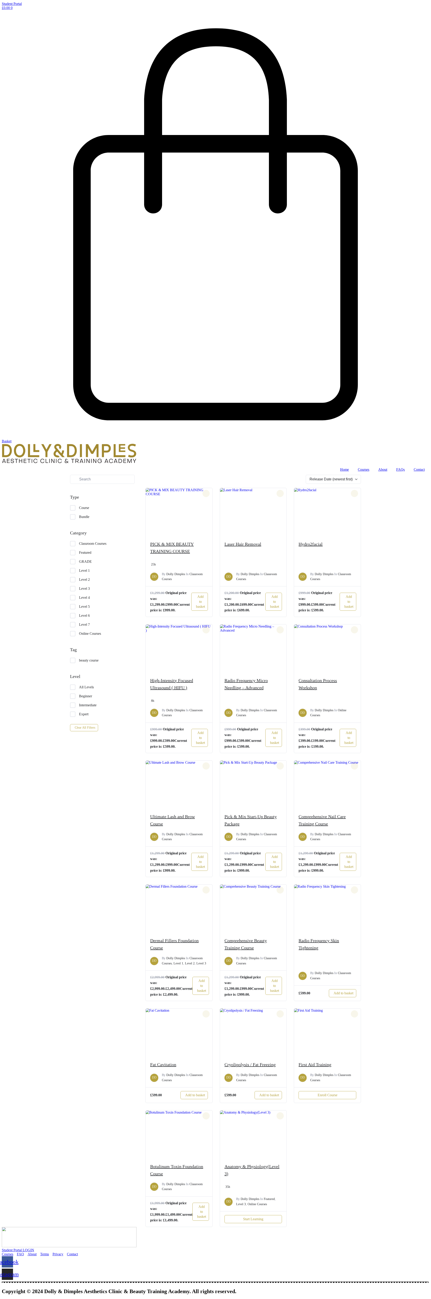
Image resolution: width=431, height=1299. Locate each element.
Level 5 (84, 606)
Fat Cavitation (163, 1064)
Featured (85, 552)
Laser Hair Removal (242, 544)
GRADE (85, 561)
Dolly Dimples (175, 574)
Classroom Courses (92, 543)
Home (344, 469)
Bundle (84, 517)
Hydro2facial (311, 544)
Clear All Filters (85, 727)
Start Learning (253, 1219)
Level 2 (84, 579)
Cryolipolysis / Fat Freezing (250, 1064)
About (382, 469)
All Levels (86, 687)
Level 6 (84, 615)
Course (84, 508)
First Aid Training (315, 1064)
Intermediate (88, 705)
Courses (363, 469)
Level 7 (84, 624)
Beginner (85, 696)
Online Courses (90, 633)
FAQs (400, 469)
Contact (419, 469)
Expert (83, 714)
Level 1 (84, 570)
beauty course (89, 660)
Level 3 (84, 588)
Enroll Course (327, 1095)
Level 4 (84, 597)
